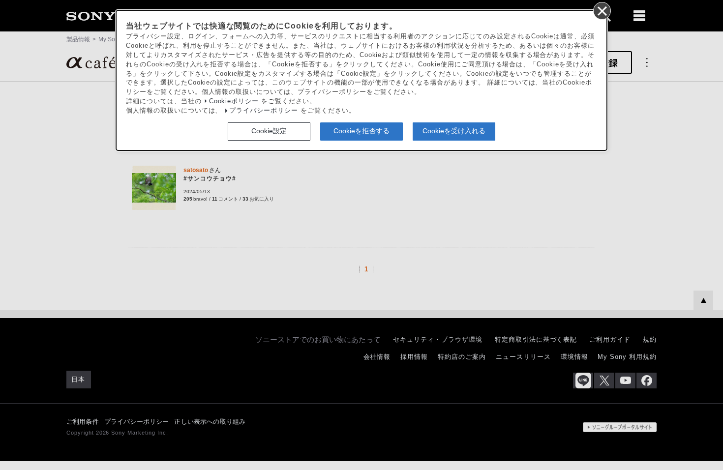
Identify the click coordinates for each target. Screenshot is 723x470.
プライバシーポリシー (263, 110)
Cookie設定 (269, 131)
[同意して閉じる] (601, 10)
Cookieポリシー (234, 101)
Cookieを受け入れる (453, 131)
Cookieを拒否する (361, 131)
